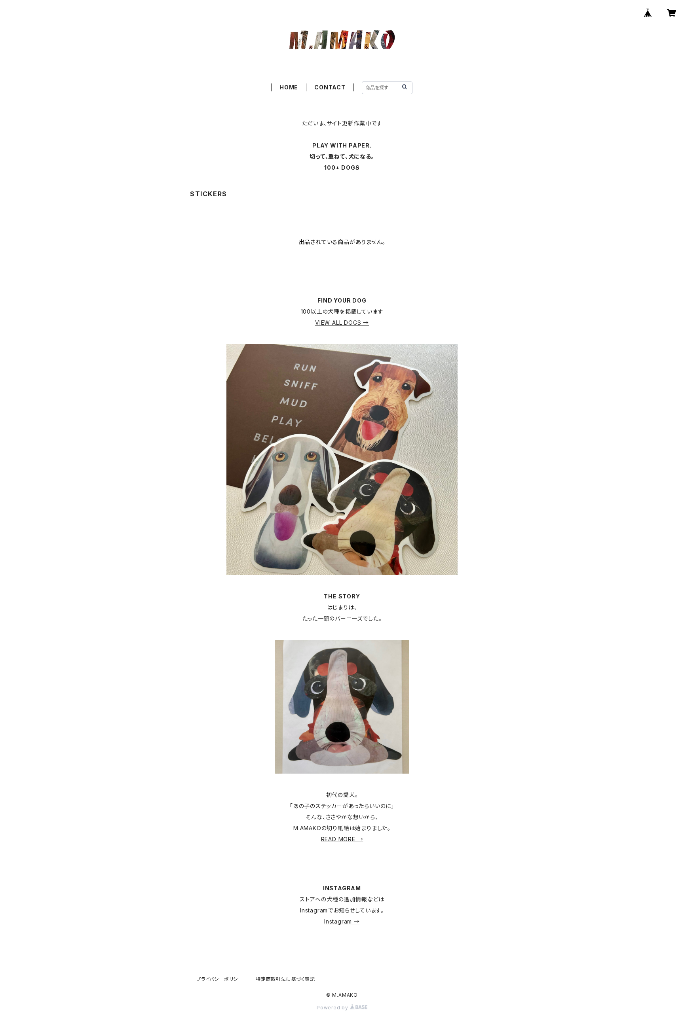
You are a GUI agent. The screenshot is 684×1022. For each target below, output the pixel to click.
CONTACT (330, 87)
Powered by (333, 1008)
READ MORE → (342, 839)
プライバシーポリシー (219, 979)
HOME (288, 87)
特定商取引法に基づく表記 (285, 979)
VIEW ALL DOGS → (342, 322)
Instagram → (342, 921)
